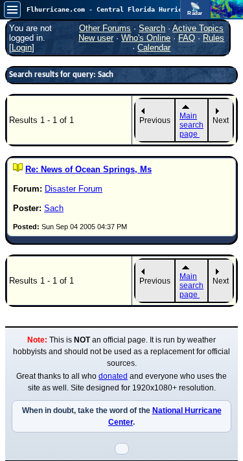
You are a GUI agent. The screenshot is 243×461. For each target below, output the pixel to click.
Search (152, 28)
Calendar (153, 47)
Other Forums (105, 28)
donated (113, 376)
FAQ (186, 38)
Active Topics (198, 28)
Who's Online (145, 38)
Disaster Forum (73, 189)
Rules (213, 38)
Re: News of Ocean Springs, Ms (88, 169)
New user (95, 38)
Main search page (191, 125)
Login (22, 47)
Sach (54, 208)
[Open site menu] (12, 9)
